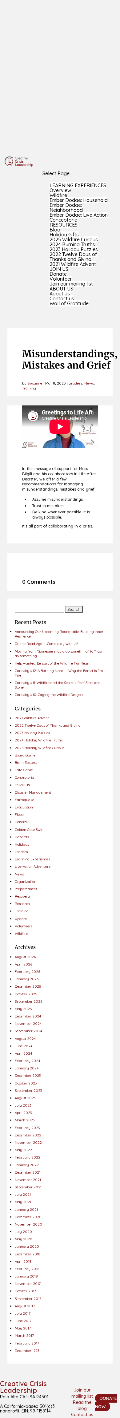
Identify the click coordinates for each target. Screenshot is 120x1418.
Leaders (75, 383)
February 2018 (27, 1268)
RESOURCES (64, 225)
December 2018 (27, 1254)
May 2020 (23, 1239)
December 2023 (28, 1075)
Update (21, 918)
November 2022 (28, 1142)
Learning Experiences (32, 859)
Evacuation (24, 807)
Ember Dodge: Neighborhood (66, 207)
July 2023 (23, 1105)
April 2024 (23, 1053)
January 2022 (27, 1165)
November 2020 (28, 1224)
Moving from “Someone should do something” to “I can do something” (59, 653)
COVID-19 (22, 785)
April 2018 (23, 1261)
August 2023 (25, 1098)
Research (22, 903)
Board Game (25, 755)
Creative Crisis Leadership (23, 1387)
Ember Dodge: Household (79, 200)
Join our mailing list (71, 284)
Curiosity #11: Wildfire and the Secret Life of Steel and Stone (58, 684)
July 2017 (22, 1313)
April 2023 (23, 1112)
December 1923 (27, 1350)
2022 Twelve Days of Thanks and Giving (73, 256)
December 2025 (28, 986)
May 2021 (23, 1201)
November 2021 (28, 1179)
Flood (19, 814)
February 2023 (27, 1127)
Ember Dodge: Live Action (79, 215)
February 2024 (27, 1060)
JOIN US (59, 269)
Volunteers (23, 926)
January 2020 (27, 1246)
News (89, 383)
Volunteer (61, 279)
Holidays (22, 844)
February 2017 (27, 1343)
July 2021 (23, 1194)
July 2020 (23, 1231)
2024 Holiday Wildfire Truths (38, 740)
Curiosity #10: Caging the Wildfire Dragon (49, 694)
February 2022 (27, 1157)
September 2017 (28, 1298)
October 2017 (25, 1291)
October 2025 (26, 994)
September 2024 (28, 1031)
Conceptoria (64, 220)
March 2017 (24, 1335)
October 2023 (26, 1083)
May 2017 (23, 1328)
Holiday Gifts (64, 234)
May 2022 (23, 1149)
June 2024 (24, 1046)
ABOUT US (61, 289)
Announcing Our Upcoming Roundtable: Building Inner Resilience (59, 633)
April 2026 (23, 964)
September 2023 (28, 1090)
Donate (58, 274)
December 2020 (28, 1217)
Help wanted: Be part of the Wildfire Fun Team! (53, 663)
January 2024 (27, 1068)
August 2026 (25, 956)
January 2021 (26, 1209)
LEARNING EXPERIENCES (78, 185)
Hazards (22, 837)
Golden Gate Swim (30, 829)
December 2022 (28, 1135)
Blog (55, 230)
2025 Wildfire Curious (74, 239)
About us (60, 293)
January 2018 (26, 1276)
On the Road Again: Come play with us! (46, 643)
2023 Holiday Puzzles (74, 249)
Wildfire (58, 195)
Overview (60, 190)
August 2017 (25, 1306)
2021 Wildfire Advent (73, 264)
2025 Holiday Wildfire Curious (39, 747)
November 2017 (28, 1283)
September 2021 (28, 1187)
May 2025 (23, 1008)
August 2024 (25, 1038)
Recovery (22, 896)
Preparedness (26, 889)
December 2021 (27, 1172)
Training (29, 388)
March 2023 (25, 1120)
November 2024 (28, 1023)
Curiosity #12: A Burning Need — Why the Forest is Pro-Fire (59, 672)
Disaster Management (33, 792)
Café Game (24, 770)
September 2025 (28, 1001)
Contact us (62, 298)
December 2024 (28, 1016)
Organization (25, 881)
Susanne (34, 383)
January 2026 (26, 979)
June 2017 (23, 1320)
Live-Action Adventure (32, 866)
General (21, 822)
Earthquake (24, 799)
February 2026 (27, 971)
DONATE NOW (106, 1402)
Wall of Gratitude (69, 303)
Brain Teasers (26, 762)
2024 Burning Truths (72, 244)
